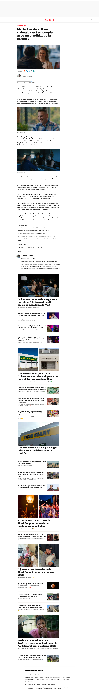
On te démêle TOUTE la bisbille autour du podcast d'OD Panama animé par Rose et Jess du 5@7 (31, 400)
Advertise (31, 677)
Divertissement (21, 25)
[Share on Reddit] (24, 71)
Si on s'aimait (44, 87)
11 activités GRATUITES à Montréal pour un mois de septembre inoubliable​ (34, 523)
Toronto (29, 687)
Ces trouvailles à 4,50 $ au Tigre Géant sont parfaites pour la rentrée (37, 450)
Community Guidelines (29, 679)
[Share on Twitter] (29, 71)
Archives (36, 677)
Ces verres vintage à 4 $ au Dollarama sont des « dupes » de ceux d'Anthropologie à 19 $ (38, 376)
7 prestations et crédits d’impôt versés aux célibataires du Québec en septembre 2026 (32, 388)
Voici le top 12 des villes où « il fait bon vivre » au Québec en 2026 (32, 462)
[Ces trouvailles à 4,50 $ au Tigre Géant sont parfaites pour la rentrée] (38, 434)
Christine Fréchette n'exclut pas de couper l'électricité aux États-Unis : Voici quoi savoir (31, 487)
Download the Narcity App (50, 677)
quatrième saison (38, 216)
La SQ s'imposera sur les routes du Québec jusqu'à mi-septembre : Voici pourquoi (32, 656)
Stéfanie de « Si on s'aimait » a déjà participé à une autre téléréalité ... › (33, 227)
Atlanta (50, 688)
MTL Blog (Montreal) (50, 684)
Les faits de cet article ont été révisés (24, 81)
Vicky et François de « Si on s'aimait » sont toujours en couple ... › (32, 233)
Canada (31, 684)
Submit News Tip (66, 677)
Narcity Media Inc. (39, 674)
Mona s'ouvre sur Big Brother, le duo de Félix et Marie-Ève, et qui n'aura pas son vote (32, 326)
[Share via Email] (31, 71)
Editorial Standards (40, 679)
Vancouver (46, 687)
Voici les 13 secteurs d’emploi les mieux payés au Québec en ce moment (30, 595)
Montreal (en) (30, 688)
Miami (40, 688)
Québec (38, 684)
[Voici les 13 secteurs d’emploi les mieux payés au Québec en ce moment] (53, 596)
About (26, 677)
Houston (59, 688)
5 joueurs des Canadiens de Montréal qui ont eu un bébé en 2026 (36, 572)
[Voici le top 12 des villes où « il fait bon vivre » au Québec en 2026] (53, 464)
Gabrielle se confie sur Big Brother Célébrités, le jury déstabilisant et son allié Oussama (31, 338)
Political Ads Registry (55, 679)
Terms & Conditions (29, 681)
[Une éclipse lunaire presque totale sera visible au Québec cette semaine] (53, 585)
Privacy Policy (65, 679)
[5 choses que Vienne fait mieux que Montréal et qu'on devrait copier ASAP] (53, 608)
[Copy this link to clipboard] (34, 71)
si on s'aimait (40, 247)
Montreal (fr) (35, 687)
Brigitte (19, 143)
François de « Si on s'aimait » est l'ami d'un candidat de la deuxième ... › (33, 230)
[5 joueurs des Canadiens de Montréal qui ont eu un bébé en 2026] (38, 555)
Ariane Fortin (24, 75)
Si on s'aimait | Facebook (22, 67)
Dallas (36, 688)
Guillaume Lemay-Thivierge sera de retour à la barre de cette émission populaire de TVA (37, 302)
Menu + (3, 19)
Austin (55, 688)
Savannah (46, 688)
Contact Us (59, 677)
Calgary (51, 687)
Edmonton (57, 687)
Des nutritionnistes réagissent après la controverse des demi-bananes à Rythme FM (31, 412)
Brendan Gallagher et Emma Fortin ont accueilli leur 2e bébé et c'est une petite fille (32, 535)
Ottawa (41, 687)
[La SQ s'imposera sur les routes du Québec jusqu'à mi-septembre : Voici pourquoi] (53, 658)
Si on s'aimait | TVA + (21, 132)
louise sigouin (31, 247)
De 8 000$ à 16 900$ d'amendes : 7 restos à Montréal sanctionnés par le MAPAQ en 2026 (32, 474)
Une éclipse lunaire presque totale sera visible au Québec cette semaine (30, 584)
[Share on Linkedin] (27, 71)
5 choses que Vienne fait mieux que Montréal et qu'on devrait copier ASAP (30, 606)
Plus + (20, 251)
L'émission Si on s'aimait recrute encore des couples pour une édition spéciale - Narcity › (37, 236)
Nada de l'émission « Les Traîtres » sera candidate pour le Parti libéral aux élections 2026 (37, 643)
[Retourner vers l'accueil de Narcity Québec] (49, 20)
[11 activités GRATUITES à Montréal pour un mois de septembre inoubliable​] (38, 506)
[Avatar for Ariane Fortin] (18, 256)
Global (43, 684)
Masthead (48, 679)
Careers (41, 677)
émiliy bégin (22, 247)
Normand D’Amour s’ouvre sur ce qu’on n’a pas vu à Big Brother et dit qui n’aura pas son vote (31, 315)
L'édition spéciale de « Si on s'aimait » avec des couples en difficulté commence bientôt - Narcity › (37, 239)
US (34, 684)
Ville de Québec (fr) (64, 687)
